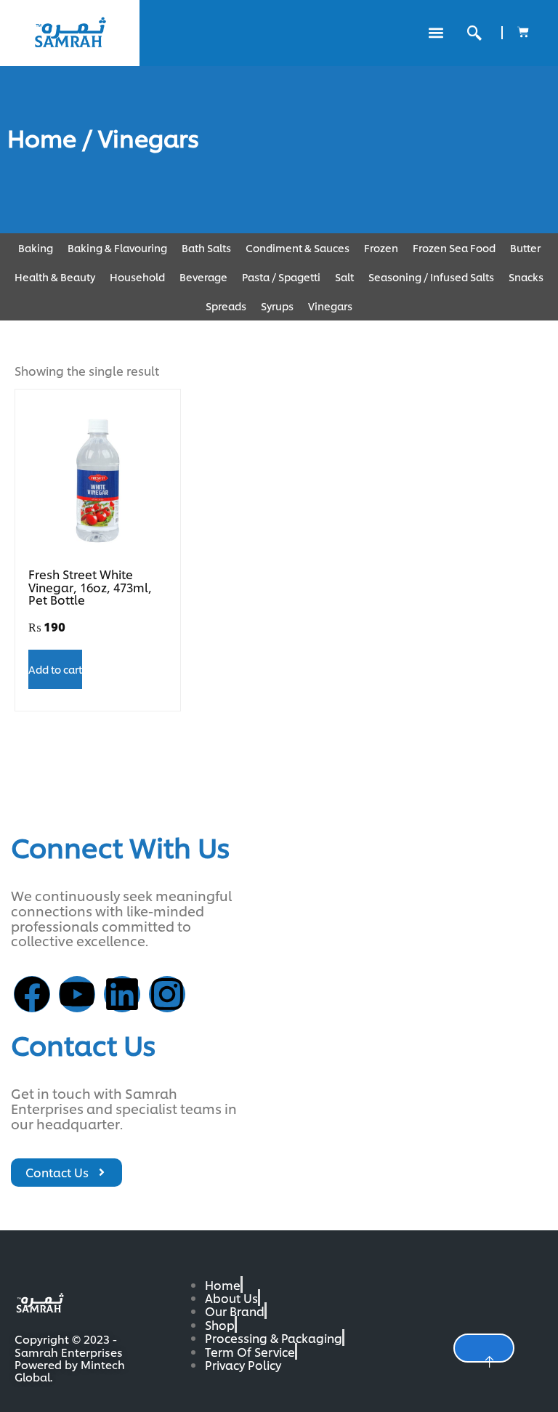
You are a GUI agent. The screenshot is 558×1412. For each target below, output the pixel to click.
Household (137, 276)
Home (41, 137)
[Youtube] (77, 994)
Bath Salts (206, 247)
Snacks (526, 276)
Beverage (203, 276)
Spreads (226, 305)
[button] (436, 33)
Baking (35, 247)
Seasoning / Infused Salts (431, 276)
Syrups (277, 305)
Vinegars (330, 305)
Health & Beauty (55, 276)
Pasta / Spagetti (281, 276)
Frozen (381, 247)
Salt (344, 276)
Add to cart (55, 669)
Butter (525, 247)
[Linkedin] (122, 994)
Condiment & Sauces (297, 247)
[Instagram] (167, 994)
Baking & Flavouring (117, 247)
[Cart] (523, 32)
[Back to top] (483, 1348)
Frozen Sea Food (454, 247)
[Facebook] (32, 994)
